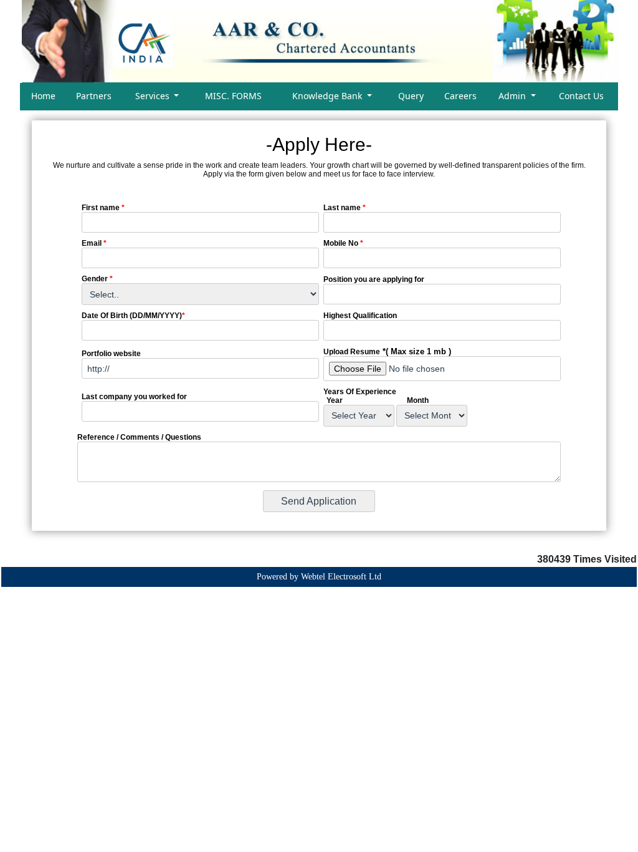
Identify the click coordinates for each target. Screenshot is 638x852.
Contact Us (581, 96)
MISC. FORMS (233, 96)
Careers (460, 96)
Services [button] (153, 96)
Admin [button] (513, 96)
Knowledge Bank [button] (328, 96)
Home (43, 96)
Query (411, 96)
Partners (94, 96)
